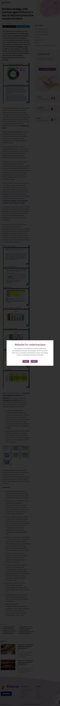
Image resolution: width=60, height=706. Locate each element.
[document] (30, 353)
